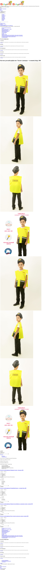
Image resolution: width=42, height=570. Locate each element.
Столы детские (4, 533)
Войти (1, 8)
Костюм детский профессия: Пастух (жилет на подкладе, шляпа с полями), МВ (14, 516)
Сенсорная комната (4, 37)
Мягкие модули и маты (5, 31)
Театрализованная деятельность (6, 27)
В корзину (1, 454)
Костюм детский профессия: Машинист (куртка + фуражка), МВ (11, 470)
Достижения (3, 561)
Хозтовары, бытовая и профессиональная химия (8, 36)
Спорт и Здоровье (4, 32)
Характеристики (4, 456)
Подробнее (1, 46)
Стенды (3, 28)
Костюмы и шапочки (5, 530)
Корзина (1, 10)
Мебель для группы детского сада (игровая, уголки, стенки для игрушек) (12, 535)
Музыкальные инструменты (6, 30)
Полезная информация (5, 560)
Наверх (1, 563)
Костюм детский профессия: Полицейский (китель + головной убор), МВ (13, 488)
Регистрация (4, 8)
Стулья (3, 33)
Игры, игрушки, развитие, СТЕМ (6, 29)
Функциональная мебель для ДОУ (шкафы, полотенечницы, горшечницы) (12, 536)
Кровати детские (4, 34)
